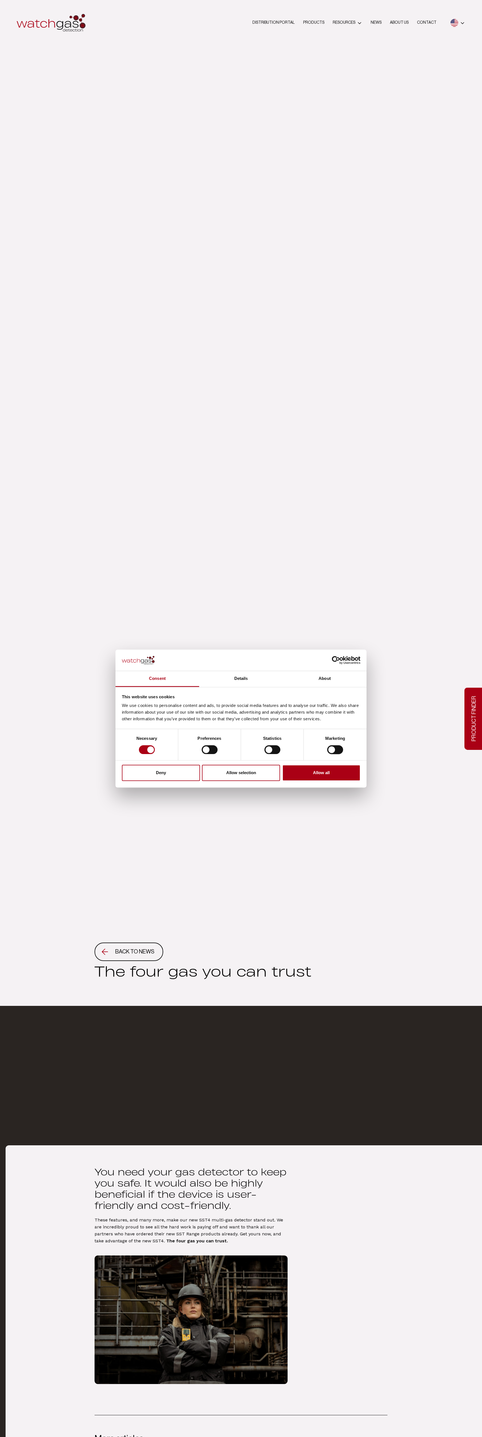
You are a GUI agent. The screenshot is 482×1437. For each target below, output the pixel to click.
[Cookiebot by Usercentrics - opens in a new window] (336, 660)
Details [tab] (241, 678)
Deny (161, 773)
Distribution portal (273, 23)
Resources (344, 23)
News (376, 23)
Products (313, 23)
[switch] (210, 749)
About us (399, 23)
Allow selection (241, 773)
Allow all (321, 773)
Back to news (134, 952)
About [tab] (325, 678)
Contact (427, 23)
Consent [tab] (157, 678)
